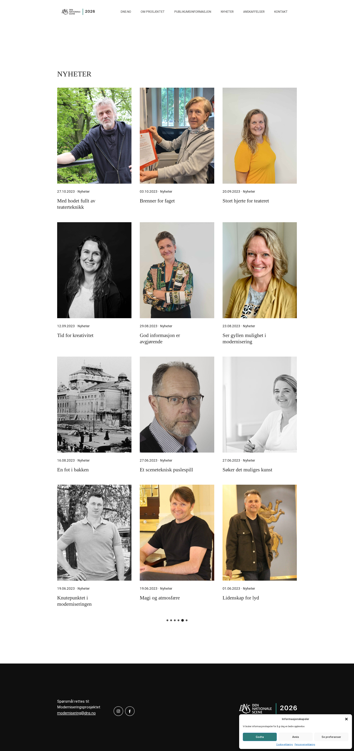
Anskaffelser (254, 11)
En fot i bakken (73, 469)
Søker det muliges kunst (247, 469)
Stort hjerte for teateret (246, 201)
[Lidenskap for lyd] (260, 533)
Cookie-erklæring (284, 744)
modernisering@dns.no (76, 713)
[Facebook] (129, 711)
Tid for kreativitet (75, 335)
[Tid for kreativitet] (94, 270)
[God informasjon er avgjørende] (177, 270)
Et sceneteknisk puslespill (166, 469)
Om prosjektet (153, 11)
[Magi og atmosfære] (177, 533)
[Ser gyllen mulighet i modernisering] (260, 270)
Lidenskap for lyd (241, 598)
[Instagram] (118, 711)
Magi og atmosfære (160, 598)
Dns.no (126, 11)
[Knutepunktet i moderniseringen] (94, 533)
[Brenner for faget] (177, 136)
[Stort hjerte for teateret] (260, 136)
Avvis (295, 737)
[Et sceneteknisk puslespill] (177, 405)
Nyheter (227, 11)
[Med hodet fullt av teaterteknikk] (94, 136)
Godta (260, 737)
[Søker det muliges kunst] (260, 405)
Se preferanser (331, 737)
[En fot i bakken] (94, 405)
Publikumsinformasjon (192, 11)
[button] (346, 719)
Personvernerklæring (305, 744)
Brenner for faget (157, 201)
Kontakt (281, 11)
